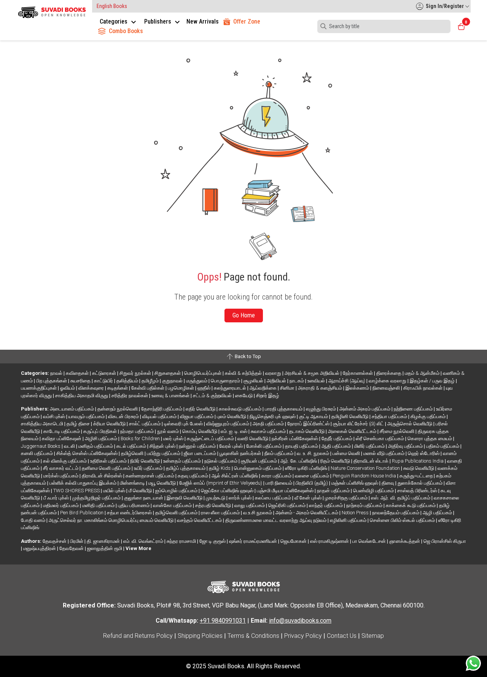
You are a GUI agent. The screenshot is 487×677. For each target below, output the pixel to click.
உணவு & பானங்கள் (171, 395)
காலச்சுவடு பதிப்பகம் (241, 409)
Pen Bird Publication (82, 512)
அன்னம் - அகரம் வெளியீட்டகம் (307, 512)
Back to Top (247, 356)
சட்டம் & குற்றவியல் (213, 395)
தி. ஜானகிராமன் (104, 541)
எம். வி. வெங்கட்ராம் (143, 541)
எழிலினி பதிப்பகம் (349, 520)
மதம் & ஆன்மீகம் (423, 373)
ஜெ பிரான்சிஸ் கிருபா (444, 541)
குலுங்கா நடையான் (144, 498)
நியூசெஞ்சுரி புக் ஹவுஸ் (273, 416)
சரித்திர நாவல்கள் (130, 395)
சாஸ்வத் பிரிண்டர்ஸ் (417, 490)
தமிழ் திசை (79, 423)
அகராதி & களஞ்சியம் (320, 388)
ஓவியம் (68, 388)
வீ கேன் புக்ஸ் (308, 498)
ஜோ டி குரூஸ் (213, 541)
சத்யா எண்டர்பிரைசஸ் (130, 512)
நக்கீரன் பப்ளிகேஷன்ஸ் (295, 438)
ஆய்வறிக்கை (264, 388)
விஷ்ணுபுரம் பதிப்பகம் (228, 423)
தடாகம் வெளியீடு (307, 431)
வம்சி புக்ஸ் (54, 416)
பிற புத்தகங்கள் (52, 381)
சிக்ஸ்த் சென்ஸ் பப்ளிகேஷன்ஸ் (87, 453)
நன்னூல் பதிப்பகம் (198, 446)
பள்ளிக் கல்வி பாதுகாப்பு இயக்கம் (83, 483)
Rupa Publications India (418, 461)
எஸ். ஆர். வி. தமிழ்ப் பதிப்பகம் (401, 498)
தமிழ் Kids (220, 468)
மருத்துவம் (197, 381)
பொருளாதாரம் (226, 381)
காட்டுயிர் (104, 381)
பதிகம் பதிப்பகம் (443, 446)
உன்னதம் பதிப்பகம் (182, 461)
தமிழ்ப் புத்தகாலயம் (186, 468)
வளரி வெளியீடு (253, 438)
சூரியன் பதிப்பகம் (259, 461)
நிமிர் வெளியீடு (145, 461)
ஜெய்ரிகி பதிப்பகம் (287, 505)
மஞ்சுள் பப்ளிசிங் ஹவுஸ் (355, 483)
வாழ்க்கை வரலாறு (388, 381)
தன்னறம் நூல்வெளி (118, 409)
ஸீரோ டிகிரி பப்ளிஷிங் (306, 468)
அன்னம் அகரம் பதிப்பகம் (365, 409)
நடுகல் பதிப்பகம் (221, 461)
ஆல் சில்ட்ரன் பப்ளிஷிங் (235, 476)
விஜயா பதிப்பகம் (197, 416)
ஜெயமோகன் (294, 541)
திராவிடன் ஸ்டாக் (371, 461)
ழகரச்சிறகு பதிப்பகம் (347, 498)
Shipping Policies (200, 635)
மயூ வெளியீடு (162, 483)
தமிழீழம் (151, 381)
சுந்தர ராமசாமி (182, 541)
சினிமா (288, 388)
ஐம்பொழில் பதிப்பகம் (177, 490)
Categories (114, 21)
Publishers (158, 21)
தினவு (388, 483)
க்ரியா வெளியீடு (110, 423)
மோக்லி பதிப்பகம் (264, 446)
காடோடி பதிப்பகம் (62, 431)
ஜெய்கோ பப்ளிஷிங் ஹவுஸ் (228, 490)
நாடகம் (297, 381)
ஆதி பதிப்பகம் (336, 446)
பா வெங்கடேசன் (369, 541)
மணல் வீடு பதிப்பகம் (384, 453)
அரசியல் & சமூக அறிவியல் (313, 373)
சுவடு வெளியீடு (419, 468)
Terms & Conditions (253, 635)
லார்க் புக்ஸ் (241, 498)
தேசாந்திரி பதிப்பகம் (162, 409)
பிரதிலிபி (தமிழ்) (312, 483)
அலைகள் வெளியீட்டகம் (352, 431)
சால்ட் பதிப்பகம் (145, 423)
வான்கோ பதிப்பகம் (173, 505)
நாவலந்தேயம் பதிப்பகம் (396, 512)
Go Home (243, 315)
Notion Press (356, 512)
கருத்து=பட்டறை (416, 476)
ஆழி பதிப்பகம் (438, 512)
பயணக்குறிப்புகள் (39, 388)
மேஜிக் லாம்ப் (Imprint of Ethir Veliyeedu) (221, 483)
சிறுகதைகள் (168, 373)
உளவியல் (316, 381)
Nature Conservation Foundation (366, 468)
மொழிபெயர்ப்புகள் (203, 373)
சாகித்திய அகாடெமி (42, 423)
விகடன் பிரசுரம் (124, 416)
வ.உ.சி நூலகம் (258, 512)
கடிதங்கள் (118, 388)
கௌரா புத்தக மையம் (430, 438)
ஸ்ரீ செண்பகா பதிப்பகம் (380, 438)
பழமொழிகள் (181, 388)
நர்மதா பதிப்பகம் (137, 431)
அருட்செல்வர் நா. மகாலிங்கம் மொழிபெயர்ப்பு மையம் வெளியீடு (112, 520)
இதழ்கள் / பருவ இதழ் (433, 381)
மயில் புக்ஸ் (114, 490)
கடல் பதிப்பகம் (131, 446)
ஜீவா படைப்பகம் (200, 453)
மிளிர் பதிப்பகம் (370, 446)
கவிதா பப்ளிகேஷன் (62, 438)
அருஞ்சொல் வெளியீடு (410, 423)
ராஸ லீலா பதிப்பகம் (221, 512)
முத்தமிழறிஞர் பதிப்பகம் (97, 498)
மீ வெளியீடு (141, 490)
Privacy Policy (303, 635)
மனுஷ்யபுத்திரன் (40, 548)
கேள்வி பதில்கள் (148, 388)
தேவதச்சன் (55, 541)
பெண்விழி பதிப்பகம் (374, 490)
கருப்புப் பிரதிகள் (100, 431)
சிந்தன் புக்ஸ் (163, 446)
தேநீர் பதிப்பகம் (337, 438)
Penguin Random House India (365, 476)
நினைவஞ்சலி (386, 388)
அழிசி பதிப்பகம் (101, 438)
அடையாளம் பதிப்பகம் (72, 409)
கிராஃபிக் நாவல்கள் (423, 388)
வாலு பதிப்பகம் (250, 505)
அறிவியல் (277, 381)
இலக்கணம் (357, 388)
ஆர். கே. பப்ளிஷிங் (299, 461)
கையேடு (244, 395)
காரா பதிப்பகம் (277, 476)
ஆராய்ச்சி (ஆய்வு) (347, 381)
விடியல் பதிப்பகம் (160, 416)
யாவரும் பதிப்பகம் (87, 416)
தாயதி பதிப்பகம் (302, 446)
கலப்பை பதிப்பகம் (273, 498)
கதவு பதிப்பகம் (193, 476)
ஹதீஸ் (204, 388)
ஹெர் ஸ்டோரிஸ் (424, 453)
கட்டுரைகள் (104, 373)
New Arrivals (202, 21)
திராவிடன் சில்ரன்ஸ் (102, 476)
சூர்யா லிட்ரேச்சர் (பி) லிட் (359, 423)
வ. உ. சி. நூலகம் (313, 453)
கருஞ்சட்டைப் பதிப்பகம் (211, 438)
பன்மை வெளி (347, 453)
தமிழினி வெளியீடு (350, 416)
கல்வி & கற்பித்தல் (244, 373)
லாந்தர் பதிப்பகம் (326, 505)
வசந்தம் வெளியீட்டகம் (200, 520)
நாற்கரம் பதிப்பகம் (365, 505)
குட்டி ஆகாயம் (314, 416)
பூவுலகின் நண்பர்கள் (241, 453)
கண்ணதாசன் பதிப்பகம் (150, 476)
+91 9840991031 (223, 620)
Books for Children (141, 438)
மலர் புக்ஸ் (174, 438)
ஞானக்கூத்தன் (405, 541)
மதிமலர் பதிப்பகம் (61, 505)
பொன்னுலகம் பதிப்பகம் (258, 468)
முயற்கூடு (216, 498)
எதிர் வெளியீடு (201, 409)
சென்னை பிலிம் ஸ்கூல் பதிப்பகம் (403, 520)
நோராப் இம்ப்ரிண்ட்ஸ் (309, 423)
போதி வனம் (33, 520)
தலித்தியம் (127, 381)
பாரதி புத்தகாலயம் (284, 409)
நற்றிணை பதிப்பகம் (414, 409)
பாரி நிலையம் (279, 483)
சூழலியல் (254, 381)
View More (138, 548)
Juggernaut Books (41, 446)
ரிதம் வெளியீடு (335, 461)
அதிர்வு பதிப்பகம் (406, 446)
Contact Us (341, 635)
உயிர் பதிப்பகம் (149, 468)
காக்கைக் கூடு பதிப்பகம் (411, 505)
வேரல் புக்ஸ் (231, 446)
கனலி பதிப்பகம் (37, 453)
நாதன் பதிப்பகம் (334, 490)
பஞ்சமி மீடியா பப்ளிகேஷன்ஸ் (286, 490)
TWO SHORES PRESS (77, 490)
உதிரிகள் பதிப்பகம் (109, 461)
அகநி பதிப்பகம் (269, 423)
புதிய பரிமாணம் (134, 505)
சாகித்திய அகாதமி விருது (82, 395)
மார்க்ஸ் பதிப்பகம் (61, 476)
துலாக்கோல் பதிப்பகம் (421, 483)
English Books (112, 6)
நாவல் (57, 373)
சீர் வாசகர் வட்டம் (61, 468)
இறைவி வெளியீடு (185, 498)
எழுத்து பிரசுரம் (321, 409)
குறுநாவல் (173, 381)
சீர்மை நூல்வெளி (397, 431)
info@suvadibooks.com (300, 620)
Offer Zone (246, 21)
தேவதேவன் (72, 548)
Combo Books (126, 31)
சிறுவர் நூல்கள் (135, 373)
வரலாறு (273, 373)
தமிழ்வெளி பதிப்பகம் (177, 512)
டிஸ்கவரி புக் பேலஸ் (184, 423)
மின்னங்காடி (133, 483)
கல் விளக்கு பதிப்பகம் (65, 461)
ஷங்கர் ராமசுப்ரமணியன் (253, 541)
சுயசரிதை (81, 381)
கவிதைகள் (78, 373)
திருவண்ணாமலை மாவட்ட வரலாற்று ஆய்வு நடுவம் (276, 520)
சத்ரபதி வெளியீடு (213, 505)
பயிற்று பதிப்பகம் (164, 453)
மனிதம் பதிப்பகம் (96, 446)
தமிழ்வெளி (133, 453)
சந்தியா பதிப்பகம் (390, 416)
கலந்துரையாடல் (230, 388)
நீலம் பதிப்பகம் (279, 453)
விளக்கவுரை (91, 388)
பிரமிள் (77, 541)
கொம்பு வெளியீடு (200, 431)
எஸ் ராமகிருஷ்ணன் (330, 541)
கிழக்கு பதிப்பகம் (429, 416)
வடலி (70, 446)
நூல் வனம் (168, 431)
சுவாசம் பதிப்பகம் (269, 431)
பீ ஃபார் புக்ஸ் (56, 498)
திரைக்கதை (389, 373)
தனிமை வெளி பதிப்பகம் (107, 468)
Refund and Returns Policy (138, 635)
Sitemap (372, 635)
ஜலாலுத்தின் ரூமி (105, 548)
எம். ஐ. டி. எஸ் (234, 431)
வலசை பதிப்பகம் (312, 476)
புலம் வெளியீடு (232, 416)
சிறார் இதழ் (267, 395)
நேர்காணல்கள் (358, 373)
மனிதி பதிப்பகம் (99, 505)
